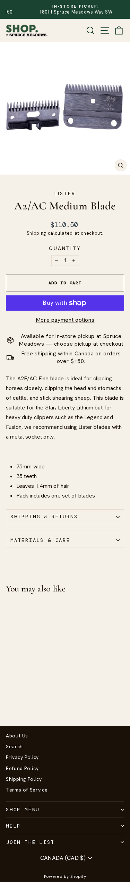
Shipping (36, 233)
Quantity (65, 248)
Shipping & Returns (44, 516)
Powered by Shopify (65, 876)
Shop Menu (23, 809)
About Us (17, 736)
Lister (65, 193)
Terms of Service (26, 790)
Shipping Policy (24, 779)
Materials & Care (40, 540)
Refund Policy (22, 768)
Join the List (30, 842)
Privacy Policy (22, 757)
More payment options (65, 319)
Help (13, 826)
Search (14, 746)
